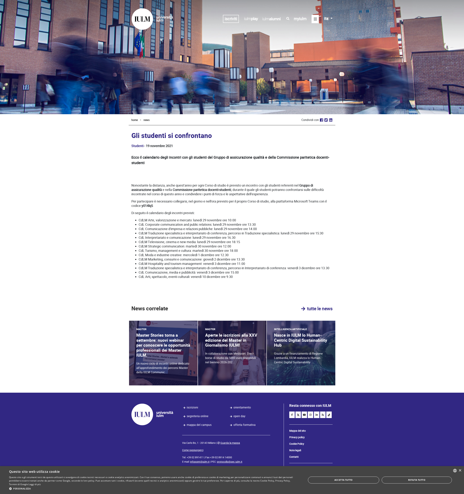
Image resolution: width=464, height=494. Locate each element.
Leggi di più (34, 484)
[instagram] (310, 415)
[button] (153, 488)
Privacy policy (297, 437)
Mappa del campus (199, 425)
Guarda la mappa (230, 443)
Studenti (137, 146)
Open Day (239, 416)
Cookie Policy (296, 444)
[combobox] (455, 470)
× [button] (460, 470)
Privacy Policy (282, 480)
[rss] (323, 415)
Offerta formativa (244, 425)
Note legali (295, 450)
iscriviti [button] (231, 19)
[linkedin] (316, 415)
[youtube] (304, 415)
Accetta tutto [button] (343, 479)
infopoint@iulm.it (200, 462)
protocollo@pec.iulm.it (229, 462)
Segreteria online (197, 416)
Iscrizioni (192, 407)
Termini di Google (18, 484)
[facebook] (292, 415)
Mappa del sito (297, 431)
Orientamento (242, 407)
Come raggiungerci (192, 450)
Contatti (294, 457)
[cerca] (287, 18)
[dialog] (232, 480)
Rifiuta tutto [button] (416, 479)
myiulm (300, 19)
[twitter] (298, 415)
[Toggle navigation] (315, 19)
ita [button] (326, 18)
